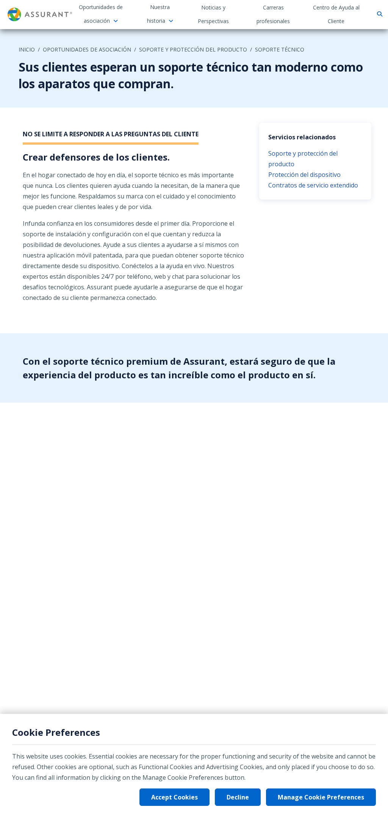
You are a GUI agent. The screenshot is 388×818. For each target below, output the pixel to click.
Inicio (27, 49)
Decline (238, 797)
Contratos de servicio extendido (313, 185)
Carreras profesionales (273, 14)
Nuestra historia (158, 13)
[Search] (378, 14)
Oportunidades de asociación (101, 13)
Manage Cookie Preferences (321, 797)
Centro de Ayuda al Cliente (336, 14)
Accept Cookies (174, 797)
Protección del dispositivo (304, 174)
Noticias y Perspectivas (213, 14)
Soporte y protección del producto (193, 49)
